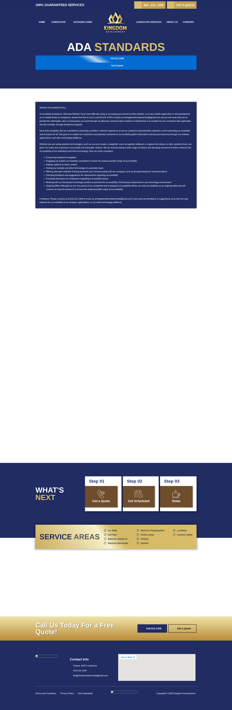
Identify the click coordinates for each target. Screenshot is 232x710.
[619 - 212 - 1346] (138, 5)
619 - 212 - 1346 (154, 5)
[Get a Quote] (170, 5)
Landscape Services (149, 22)
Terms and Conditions (45, 693)
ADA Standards (85, 693)
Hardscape (59, 22)
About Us (172, 22)
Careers (188, 22)
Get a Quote (185, 5)
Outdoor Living (82, 22)
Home (42, 22)
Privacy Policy (67, 693)
